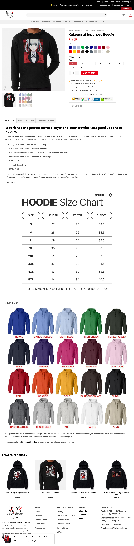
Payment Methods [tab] (26, 120)
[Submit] (105, 15)
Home (99, 2)
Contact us (118, 5)
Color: (71, 44)
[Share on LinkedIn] (81, 106)
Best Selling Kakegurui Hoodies (17, 493)
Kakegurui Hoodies (97, 30)
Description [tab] (9, 120)
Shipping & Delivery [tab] (46, 120)
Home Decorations (61, 22)
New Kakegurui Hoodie (50, 493)
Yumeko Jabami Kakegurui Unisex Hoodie (116, 494)
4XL (73, 68)
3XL (119, 64)
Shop (106, 2)
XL (101, 64)
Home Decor (91, 5)
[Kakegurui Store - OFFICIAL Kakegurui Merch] (12, 15)
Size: (71, 60)
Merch (22, 522)
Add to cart (89, 73)
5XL (82, 68)
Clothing (125, 2)
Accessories (105, 5)
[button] (70, 47)
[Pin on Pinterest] (78, 106)
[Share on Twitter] (73, 106)
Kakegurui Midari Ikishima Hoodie (83, 493)
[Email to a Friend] (76, 106)
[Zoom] (5, 88)
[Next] (61, 59)
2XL (110, 64)
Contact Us (83, 515)
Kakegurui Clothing (81, 30)
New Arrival (115, 2)
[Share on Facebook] (70, 106)
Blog (127, 5)
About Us (83, 511)
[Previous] (6, 59)
